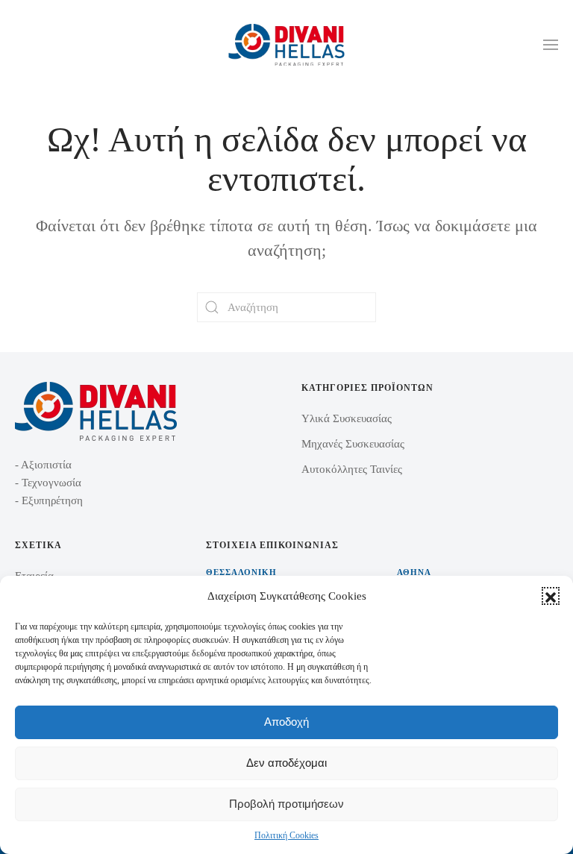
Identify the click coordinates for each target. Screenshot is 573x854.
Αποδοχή (286, 721)
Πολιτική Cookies (286, 835)
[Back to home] (287, 45)
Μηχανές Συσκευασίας (352, 444)
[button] (550, 595)
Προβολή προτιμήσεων (286, 803)
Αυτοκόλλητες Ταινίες (351, 469)
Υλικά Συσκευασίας (346, 418)
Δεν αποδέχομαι (286, 762)
